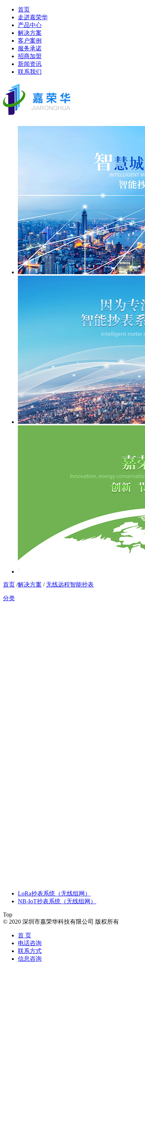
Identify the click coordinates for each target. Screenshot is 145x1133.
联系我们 (30, 72)
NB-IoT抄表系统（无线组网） (57, 901)
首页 (24, 9)
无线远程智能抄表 (70, 584)
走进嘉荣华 (33, 17)
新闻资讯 (30, 64)
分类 (9, 598)
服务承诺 (30, 48)
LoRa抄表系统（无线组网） (54, 893)
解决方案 (30, 33)
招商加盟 (30, 56)
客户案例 (30, 40)
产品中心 (30, 25)
